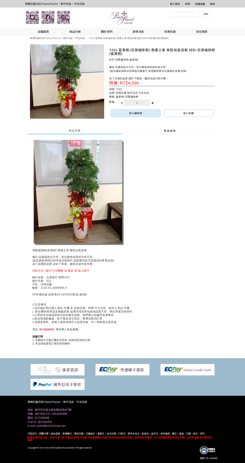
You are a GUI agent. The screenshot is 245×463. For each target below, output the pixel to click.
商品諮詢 (170, 130)
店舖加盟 (200, 4)
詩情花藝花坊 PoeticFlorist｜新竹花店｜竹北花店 (55, 4)
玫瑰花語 (170, 31)
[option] (67, 81)
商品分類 (75, 31)
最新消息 (138, 31)
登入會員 (175, 4)
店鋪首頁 (43, 31)
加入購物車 (135, 113)
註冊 (187, 4)
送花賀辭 (201, 31)
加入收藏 (188, 113)
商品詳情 (75, 130)
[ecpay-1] (187, 369)
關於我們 (106, 31)
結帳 (212, 4)
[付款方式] (57, 369)
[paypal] (57, 384)
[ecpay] (123, 369)
